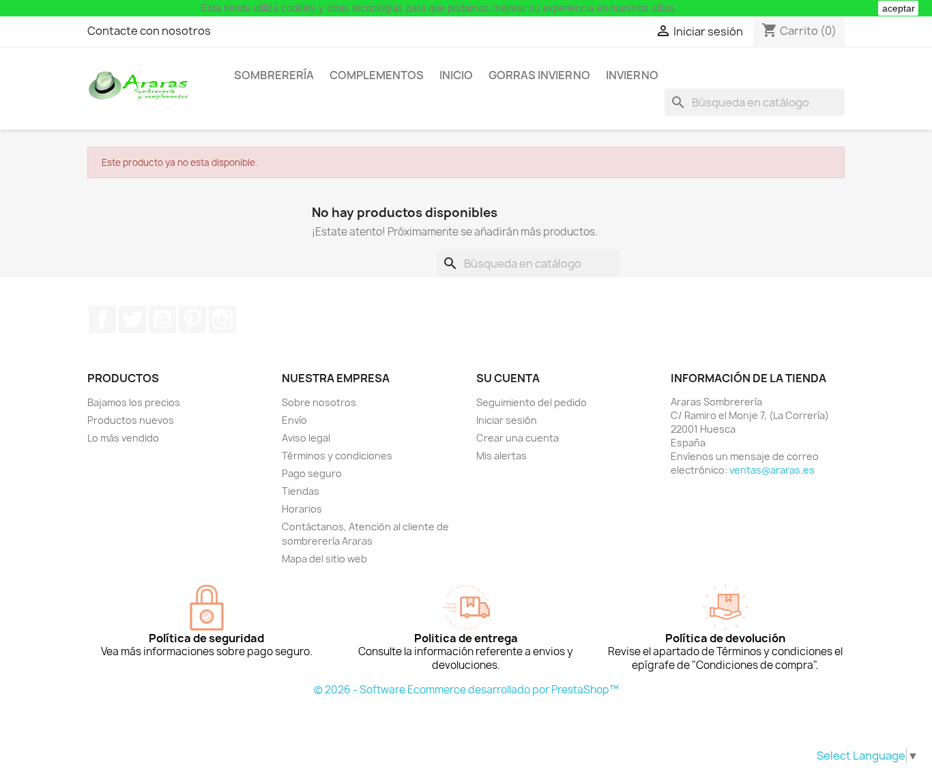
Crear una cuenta (517, 437)
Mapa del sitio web (324, 558)
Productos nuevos (130, 420)
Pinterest (192, 319)
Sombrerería (274, 75)
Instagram (222, 319)
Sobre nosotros (319, 402)
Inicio (456, 75)
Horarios (302, 508)
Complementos (377, 75)
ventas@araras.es (772, 469)
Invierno (632, 75)
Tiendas (300, 491)
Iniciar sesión (506, 420)
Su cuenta (508, 378)
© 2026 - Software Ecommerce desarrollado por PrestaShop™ (466, 689)
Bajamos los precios (133, 402)
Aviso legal (306, 437)
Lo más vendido (123, 437)
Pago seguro (312, 473)
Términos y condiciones (337, 455)
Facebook (102, 319)
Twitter (132, 319)
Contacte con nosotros (149, 30)
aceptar (898, 8)
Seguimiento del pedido (531, 402)
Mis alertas (501, 455)
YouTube (162, 319)
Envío (294, 420)
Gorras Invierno (539, 75)
